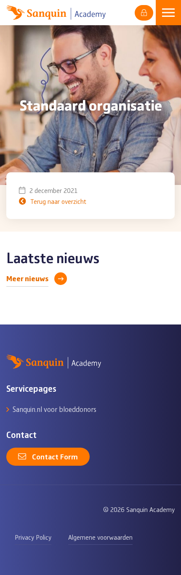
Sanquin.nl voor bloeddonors (54, 409)
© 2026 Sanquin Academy (139, 509)
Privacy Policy (33, 537)
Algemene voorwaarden (100, 537)
